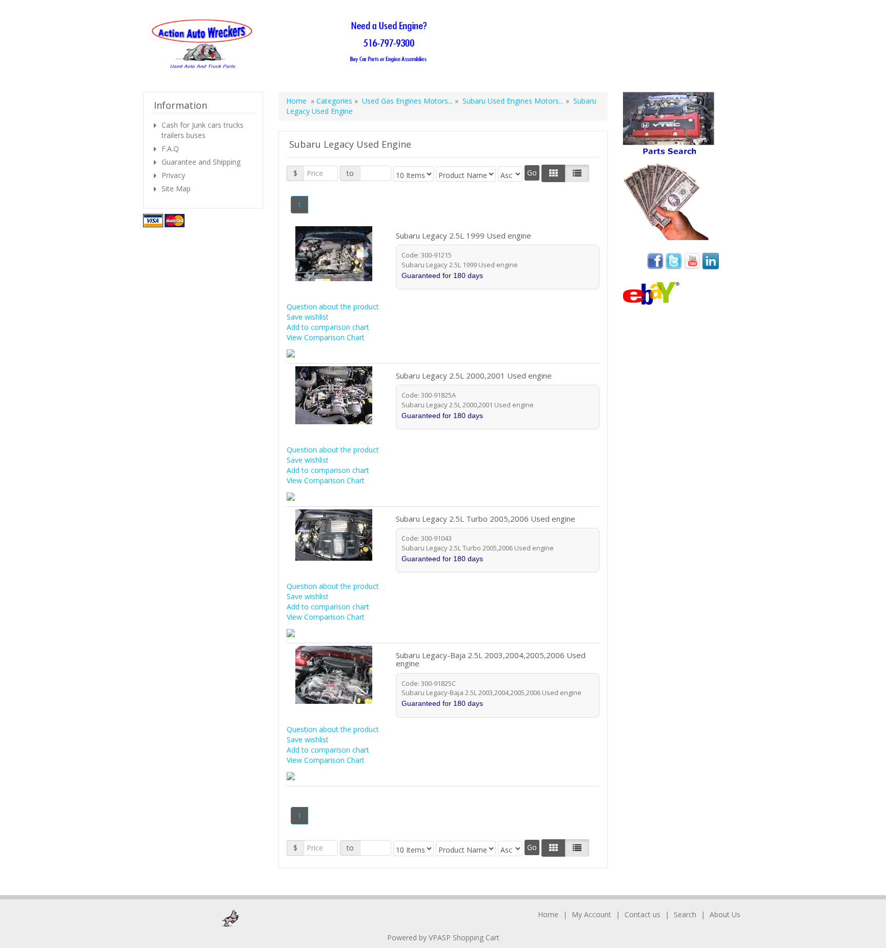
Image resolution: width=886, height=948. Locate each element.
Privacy (173, 175)
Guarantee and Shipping (201, 162)
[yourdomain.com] (292, 44)
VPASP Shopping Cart (464, 937)
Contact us (642, 914)
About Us (725, 914)
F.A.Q (170, 148)
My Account (591, 914)
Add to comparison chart (328, 327)
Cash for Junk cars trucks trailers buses (203, 130)
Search (685, 914)
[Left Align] (553, 173)
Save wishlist (308, 317)
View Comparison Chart (326, 337)
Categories (335, 101)
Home (296, 101)
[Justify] (577, 173)
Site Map (176, 188)
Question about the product (333, 306)
